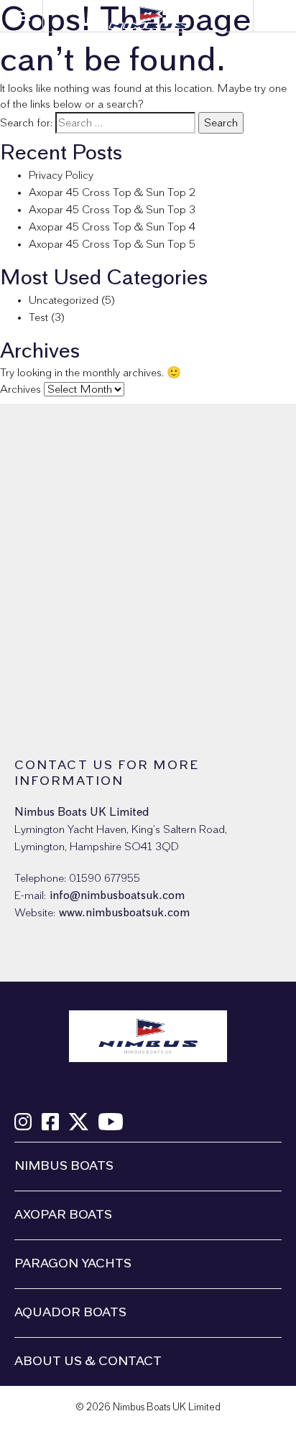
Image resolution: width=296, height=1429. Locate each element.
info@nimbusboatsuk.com (117, 895)
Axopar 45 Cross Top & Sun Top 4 (112, 227)
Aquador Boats (70, 1312)
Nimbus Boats (64, 1166)
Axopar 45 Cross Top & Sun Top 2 (112, 192)
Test (38, 317)
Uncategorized (63, 300)
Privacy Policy (61, 175)
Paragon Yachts (72, 1263)
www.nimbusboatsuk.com (124, 912)
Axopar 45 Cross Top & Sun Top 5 (112, 244)
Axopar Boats (63, 1215)
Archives (20, 389)
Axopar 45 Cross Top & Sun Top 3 (112, 209)
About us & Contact (88, 1361)
